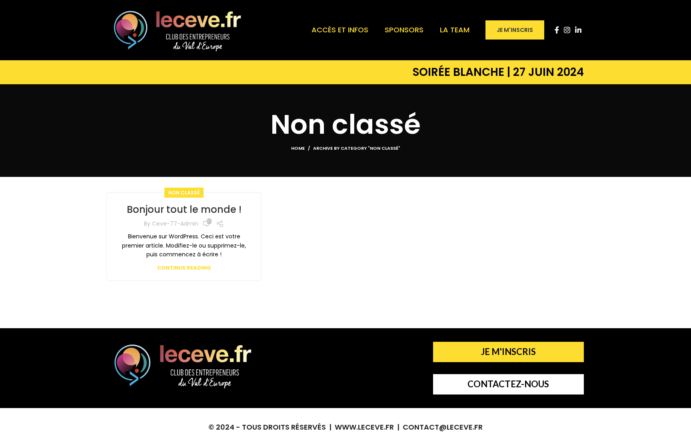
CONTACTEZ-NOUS (508, 384)
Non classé (184, 192)
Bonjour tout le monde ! (184, 209)
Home (298, 148)
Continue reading (184, 267)
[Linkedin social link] (578, 30)
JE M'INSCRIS (515, 30)
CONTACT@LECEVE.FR (443, 427)
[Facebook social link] (556, 30)
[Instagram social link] (567, 30)
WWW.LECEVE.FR (364, 427)
